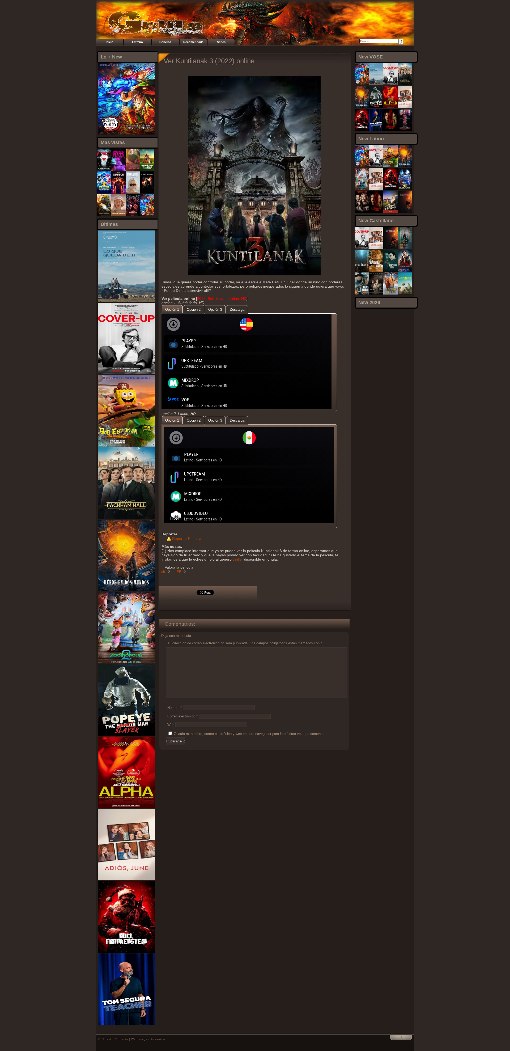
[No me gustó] (179, 571)
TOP (404, 1037)
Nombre (174, 708)
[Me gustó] (164, 571)
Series (221, 42)
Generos (165, 42)
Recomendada (193, 42)
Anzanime (158, 1039)
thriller (238, 559)
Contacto (121, 1039)
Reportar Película (186, 538)
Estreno (137, 42)
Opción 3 (215, 310)
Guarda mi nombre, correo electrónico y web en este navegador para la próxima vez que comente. (249, 734)
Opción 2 (194, 310)
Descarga (237, 310)
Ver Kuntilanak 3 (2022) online (209, 61)
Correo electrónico (182, 716)
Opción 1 (172, 310)
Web (170, 725)
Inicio (109, 42)
